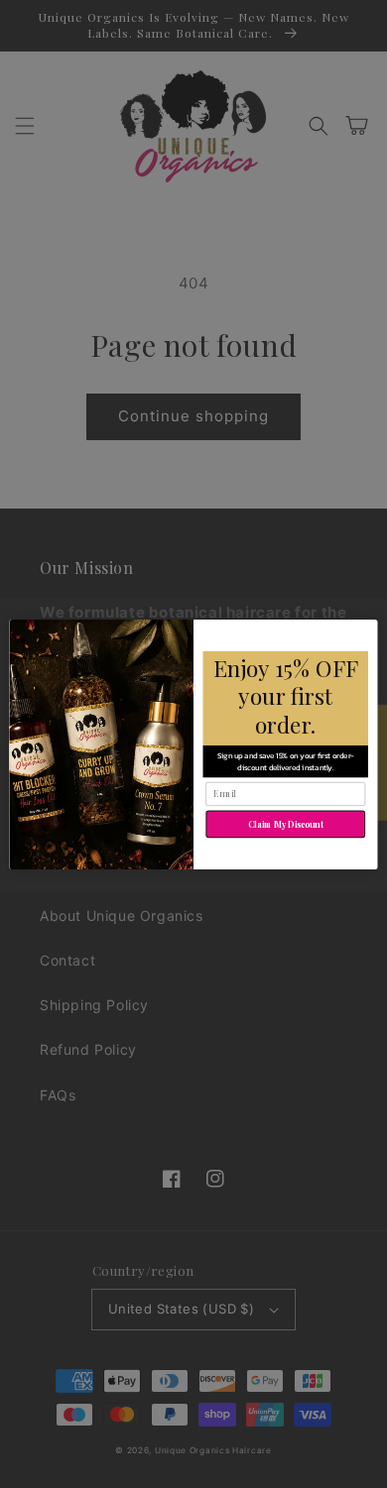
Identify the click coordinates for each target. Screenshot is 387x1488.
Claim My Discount (285, 823)
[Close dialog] (365, 631)
